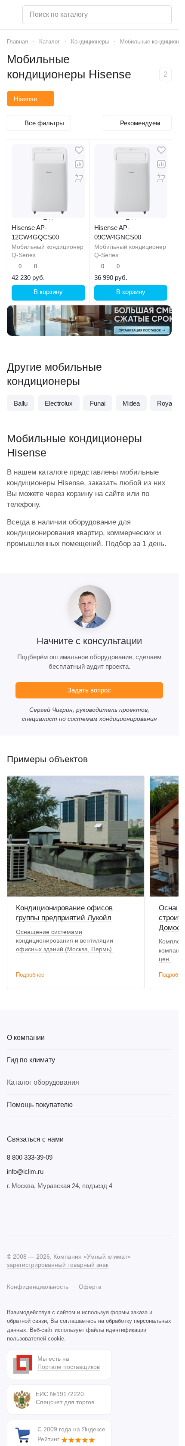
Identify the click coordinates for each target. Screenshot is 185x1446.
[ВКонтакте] (12, 1212)
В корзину (48, 292)
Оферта (90, 1285)
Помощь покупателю (40, 1104)
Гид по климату (31, 1059)
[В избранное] (79, 150)
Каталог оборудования (43, 1081)
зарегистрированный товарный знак (57, 1263)
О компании (26, 1036)
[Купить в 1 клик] (79, 178)
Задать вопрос (89, 688)
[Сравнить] (79, 164)
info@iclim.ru (25, 1170)
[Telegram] (29, 1212)
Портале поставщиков (68, 1365)
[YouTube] (46, 1212)
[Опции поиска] (142, 15)
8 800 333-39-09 (29, 1156)
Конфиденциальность (37, 1285)
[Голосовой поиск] (161, 15)
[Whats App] (64, 1212)
